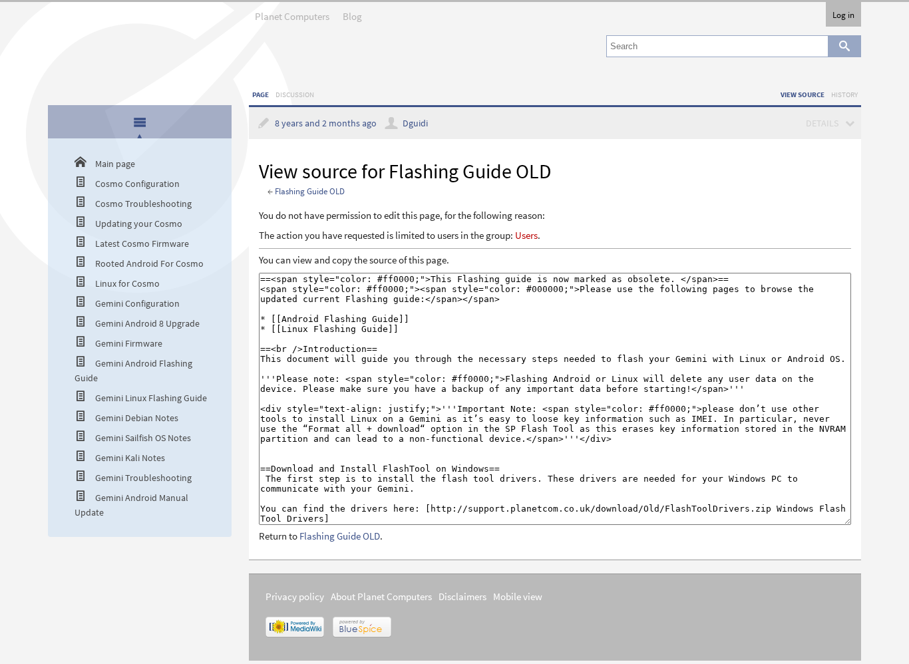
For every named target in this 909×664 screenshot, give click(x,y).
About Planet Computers (381, 596)
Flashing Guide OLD (310, 191)
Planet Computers (292, 16)
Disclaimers (462, 596)
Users (526, 235)
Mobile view (517, 596)
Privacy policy (295, 596)
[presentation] (140, 122)
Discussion (294, 94)
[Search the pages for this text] (844, 46)
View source (802, 94)
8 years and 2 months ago (326, 123)
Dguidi (415, 123)
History (844, 94)
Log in (843, 14)
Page (260, 94)
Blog (352, 16)
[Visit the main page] (140, 35)
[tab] (140, 122)
